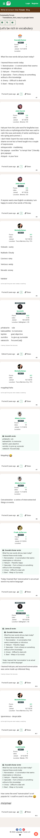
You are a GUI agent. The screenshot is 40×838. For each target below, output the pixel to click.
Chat (17, 10)
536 (27, 115)
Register (35, 3)
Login (28, 3)
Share (29, 94)
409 (31, 235)
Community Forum (7, 15)
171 (25, 423)
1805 (27, 315)
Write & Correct (7, 10)
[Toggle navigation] (4, 4)
